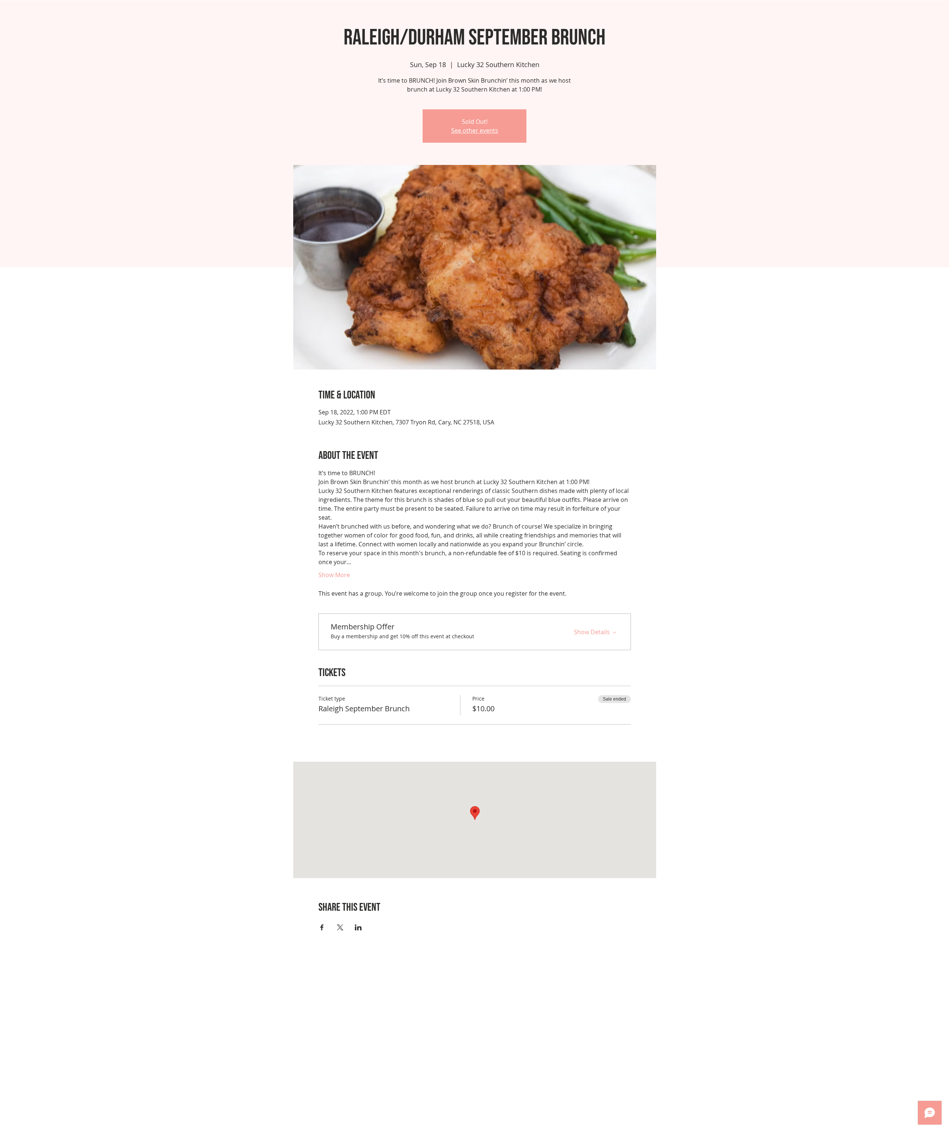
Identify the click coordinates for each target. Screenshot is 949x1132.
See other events (474, 130)
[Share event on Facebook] (321, 927)
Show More (334, 575)
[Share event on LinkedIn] (358, 927)
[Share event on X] (340, 927)
